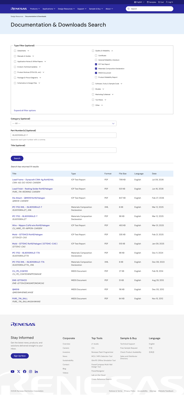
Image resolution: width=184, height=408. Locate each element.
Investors (66, 352)
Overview (66, 344)
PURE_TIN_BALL (20, 298)
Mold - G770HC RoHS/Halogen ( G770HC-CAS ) (34, 243)
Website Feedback (165, 391)
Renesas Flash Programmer (102, 352)
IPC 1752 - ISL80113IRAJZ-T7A (26, 252)
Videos (65, 373)
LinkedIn (36, 371)
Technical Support (127, 344)
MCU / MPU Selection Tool (101, 356)
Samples (152, 2)
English (152, 344)
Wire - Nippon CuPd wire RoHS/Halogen (31, 225)
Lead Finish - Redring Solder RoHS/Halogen (32, 188)
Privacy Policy (129, 391)
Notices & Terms (115, 391)
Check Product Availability (130, 352)
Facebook (24, 371)
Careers (66, 348)
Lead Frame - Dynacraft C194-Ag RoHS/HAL (33, 179)
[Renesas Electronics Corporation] (19, 9)
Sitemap (153, 391)
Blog (64, 369)
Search (149, 8)
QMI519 (15, 289)
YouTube (12, 371)
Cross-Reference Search (101, 379)
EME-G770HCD (19, 280)
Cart (162, 2)
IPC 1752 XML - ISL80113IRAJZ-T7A (28, 262)
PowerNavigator (97, 371)
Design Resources (17, 16)
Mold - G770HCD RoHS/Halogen (27, 234)
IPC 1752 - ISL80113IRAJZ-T (24, 216)
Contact (66, 364)
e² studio (95, 344)
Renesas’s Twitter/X (18, 371)
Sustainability (68, 360)
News (65, 356)
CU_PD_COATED (20, 271)
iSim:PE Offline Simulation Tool (103, 360)
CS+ (93, 348)
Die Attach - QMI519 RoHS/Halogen (28, 198)
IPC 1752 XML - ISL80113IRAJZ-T (27, 207)
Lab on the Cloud (98, 375)
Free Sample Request (128, 348)
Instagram (30, 371)
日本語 (151, 352)
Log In (170, 2)
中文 (150, 348)
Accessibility (142, 391)
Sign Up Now (20, 355)
